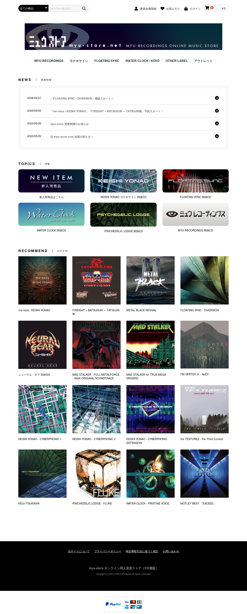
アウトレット (203, 60)
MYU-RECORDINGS (48, 60)
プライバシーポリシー (107, 551)
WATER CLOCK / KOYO (142, 60)
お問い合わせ (171, 551)
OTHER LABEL (177, 60)
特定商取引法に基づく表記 (142, 551)
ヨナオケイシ (79, 60)
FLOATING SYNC (106, 60)
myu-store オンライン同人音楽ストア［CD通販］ (123, 568)
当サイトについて (79, 551)
